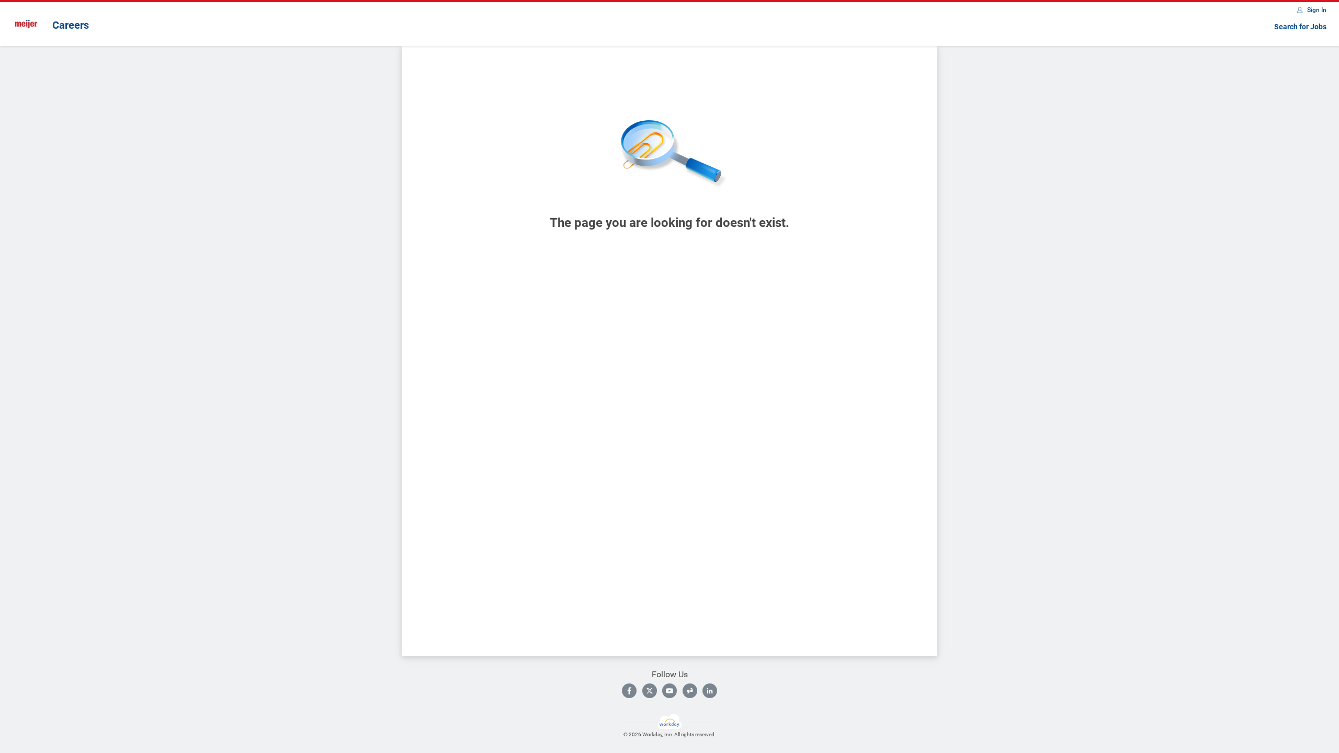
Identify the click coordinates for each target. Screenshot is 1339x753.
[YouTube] (669, 690)
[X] (649, 690)
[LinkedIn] (709, 690)
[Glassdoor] (690, 690)
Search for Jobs (1300, 26)
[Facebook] (629, 690)
